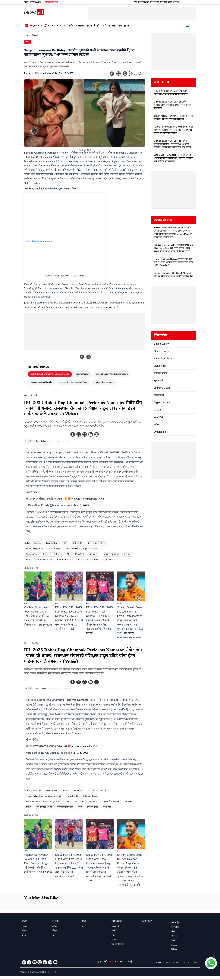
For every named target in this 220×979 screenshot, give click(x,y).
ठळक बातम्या (147, 921)
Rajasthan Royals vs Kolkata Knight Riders (44, 554)
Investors (194, 962)
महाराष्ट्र (63, 26)
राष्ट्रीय (70, 26)
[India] (188, 26)
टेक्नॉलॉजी (91, 26)
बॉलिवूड (54, 926)
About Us (160, 962)
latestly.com (109, 307)
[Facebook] (72, 434)
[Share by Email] (96, 434)
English (98, 961)
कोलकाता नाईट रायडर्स (65, 560)
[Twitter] (78, 434)
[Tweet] (88, 357)
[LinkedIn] (45, 962)
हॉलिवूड (54, 931)
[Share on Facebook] (82, 357)
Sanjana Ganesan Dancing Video (73, 382)
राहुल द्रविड (107, 560)
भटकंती (114, 931)
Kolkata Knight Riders (97, 543)
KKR (65, 543)
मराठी (111, 961)
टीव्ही (53, 935)
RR (68, 554)
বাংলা (116, 961)
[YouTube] (34, 962)
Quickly (37, 26)
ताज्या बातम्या (161, 82)
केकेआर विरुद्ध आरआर (44, 560)
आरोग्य (113, 940)
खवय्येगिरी (115, 926)
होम (25, 396)
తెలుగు (123, 961)
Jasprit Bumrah (82, 374)
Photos (174, 945)
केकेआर (28, 560)
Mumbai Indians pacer (103, 382)
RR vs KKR (80, 554)
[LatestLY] (34, 14)
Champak (37, 543)
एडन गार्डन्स (128, 554)
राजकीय (24, 926)
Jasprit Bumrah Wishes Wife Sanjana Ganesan (50, 374)
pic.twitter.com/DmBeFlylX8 (87, 499)
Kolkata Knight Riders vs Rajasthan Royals (44, 549)
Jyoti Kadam (29, 73)
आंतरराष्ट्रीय (80, 26)
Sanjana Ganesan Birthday (42, 382)
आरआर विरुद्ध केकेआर (111, 554)
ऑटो (173, 932)
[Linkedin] (90, 434)
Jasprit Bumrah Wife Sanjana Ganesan (112, 374)
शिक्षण (24, 935)
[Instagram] (39, 962)
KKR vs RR (77, 543)
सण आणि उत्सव (117, 944)
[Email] (55, 962)
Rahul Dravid (72, 549)
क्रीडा (99, 26)
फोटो (173, 940)
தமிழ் (130, 961)
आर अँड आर (94, 554)
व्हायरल (127, 26)
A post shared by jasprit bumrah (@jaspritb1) (64, 276)
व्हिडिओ (174, 949)
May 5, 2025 (81, 506)
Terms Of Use (172, 962)
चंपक (80, 560)
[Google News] (50, 962)
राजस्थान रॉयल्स (92, 560)
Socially (53, 26)
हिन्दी (105, 961)
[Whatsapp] (84, 434)
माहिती (24, 931)
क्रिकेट (27, 42)
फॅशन (113, 935)
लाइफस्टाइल (116, 26)
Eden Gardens (52, 543)
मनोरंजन (106, 26)
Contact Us (184, 962)
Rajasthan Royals (90, 549)
